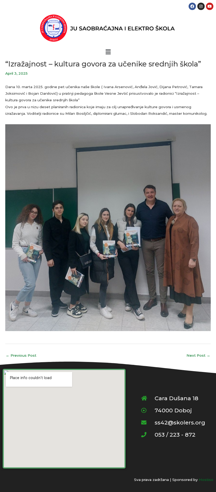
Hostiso (206, 479)
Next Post (198, 355)
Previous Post (21, 355)
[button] (108, 52)
